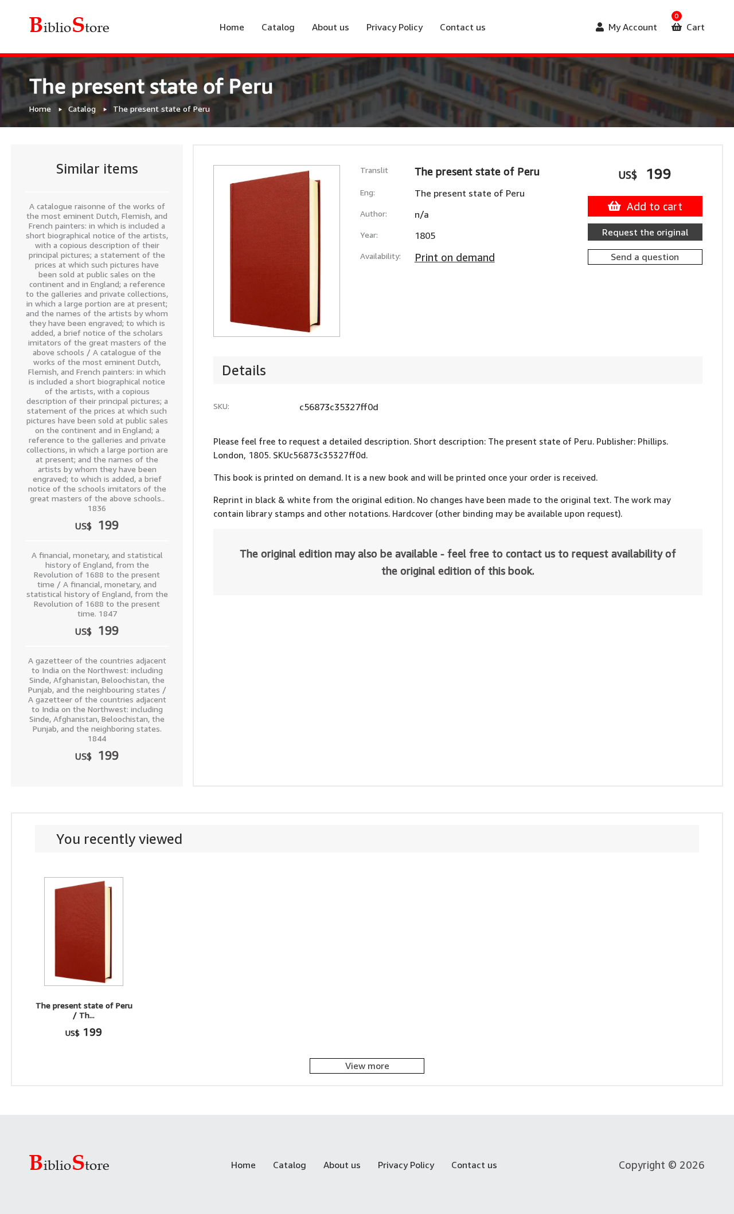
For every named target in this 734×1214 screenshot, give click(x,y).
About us (330, 27)
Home (232, 27)
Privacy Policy (394, 27)
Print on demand (455, 257)
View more (367, 1065)
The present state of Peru (161, 108)
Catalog (278, 27)
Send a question (645, 256)
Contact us (463, 27)
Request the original (645, 232)
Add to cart (654, 206)
